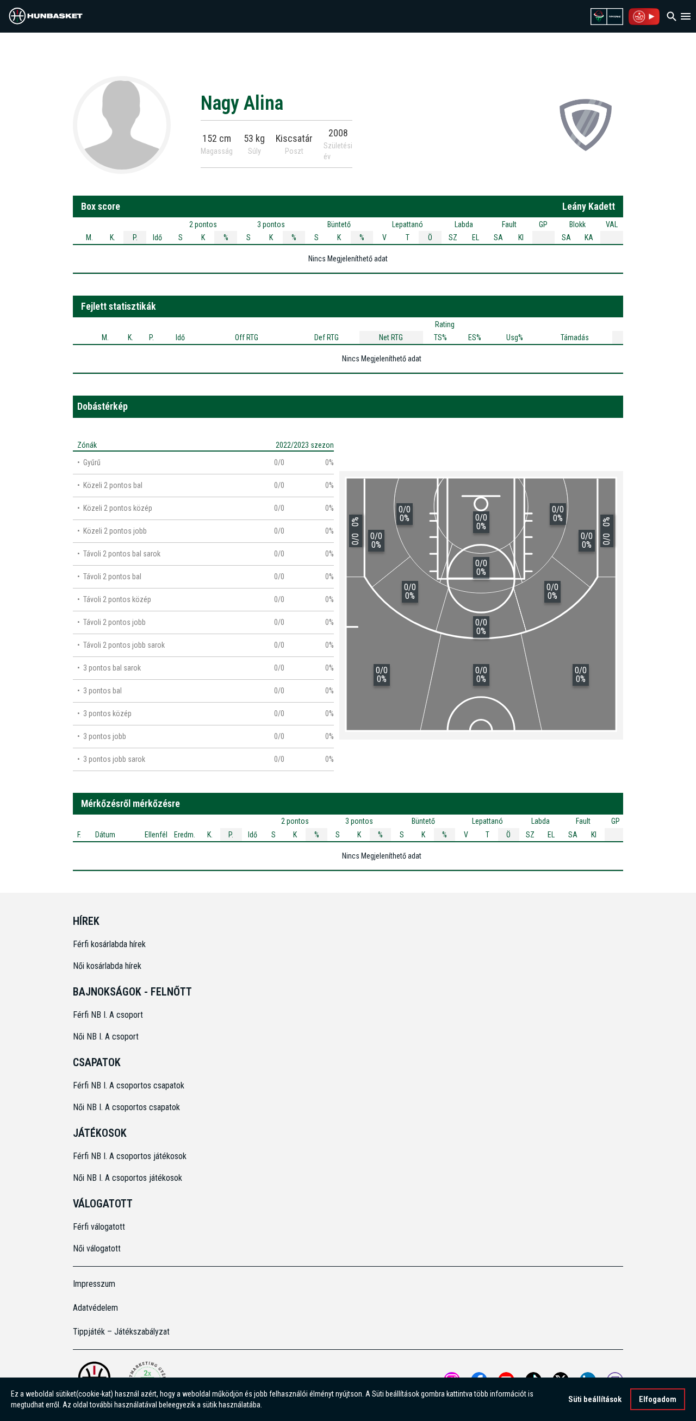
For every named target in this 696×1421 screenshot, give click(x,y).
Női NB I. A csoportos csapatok (127, 1107)
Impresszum (94, 1284)
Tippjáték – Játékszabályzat (121, 1331)
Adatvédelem (95, 1308)
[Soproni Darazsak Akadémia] (585, 124)
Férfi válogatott (99, 1227)
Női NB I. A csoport (106, 1036)
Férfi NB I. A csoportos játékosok (130, 1156)
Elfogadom (657, 1399)
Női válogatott (97, 1248)
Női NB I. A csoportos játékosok (127, 1178)
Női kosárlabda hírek (107, 966)
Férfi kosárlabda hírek (109, 944)
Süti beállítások (595, 1399)
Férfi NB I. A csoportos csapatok (130, 1085)
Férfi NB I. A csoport (108, 1015)
